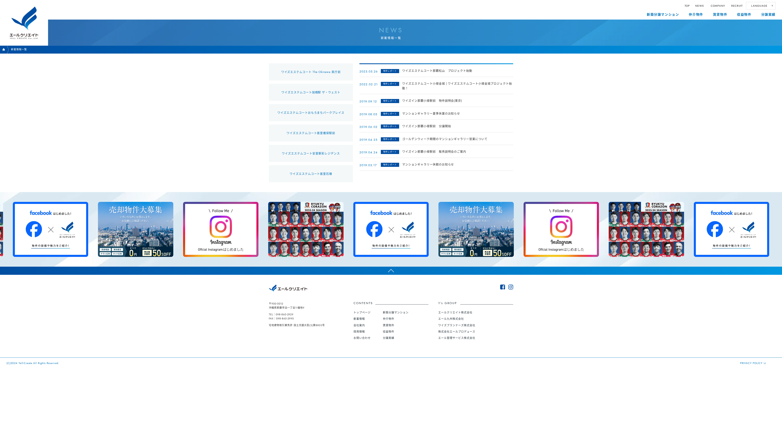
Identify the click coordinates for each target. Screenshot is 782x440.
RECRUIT (737, 6)
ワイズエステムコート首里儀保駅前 (311, 133)
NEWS (699, 6)
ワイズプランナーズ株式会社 (456, 325)
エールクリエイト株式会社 (455, 312)
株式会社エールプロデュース (456, 331)
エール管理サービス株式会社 (456, 338)
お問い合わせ (362, 338)
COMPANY (718, 6)
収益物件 (744, 14)
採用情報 (359, 331)
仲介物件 (696, 14)
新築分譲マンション (663, 14)
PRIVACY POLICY (751, 363)
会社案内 (359, 325)
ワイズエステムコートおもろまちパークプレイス (310, 113)
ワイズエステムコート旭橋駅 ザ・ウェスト (310, 92)
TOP (687, 6)
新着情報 (359, 319)
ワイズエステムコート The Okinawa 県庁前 (311, 72)
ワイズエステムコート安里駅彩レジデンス (311, 153)
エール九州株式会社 (451, 319)
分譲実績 (768, 14)
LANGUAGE (759, 6)
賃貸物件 (720, 14)
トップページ (362, 312)
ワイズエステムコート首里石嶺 (311, 174)
